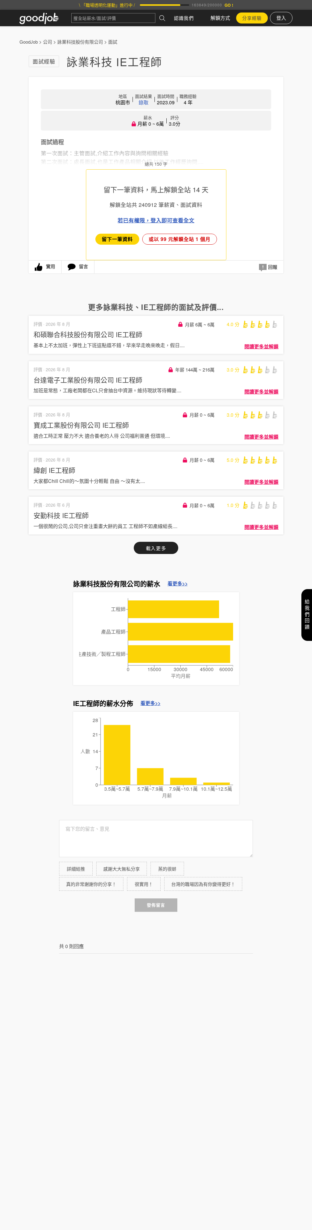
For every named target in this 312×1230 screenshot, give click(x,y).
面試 (112, 41)
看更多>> (178, 583)
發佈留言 (156, 905)
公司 (47, 41)
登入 (281, 17)
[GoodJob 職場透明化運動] (45, 18)
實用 (50, 266)
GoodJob (29, 41)
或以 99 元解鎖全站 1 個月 (180, 239)
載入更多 (156, 548)
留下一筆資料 (117, 239)
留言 (83, 266)
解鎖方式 (220, 17)
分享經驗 (252, 18)
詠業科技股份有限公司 (80, 41)
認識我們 (184, 18)
